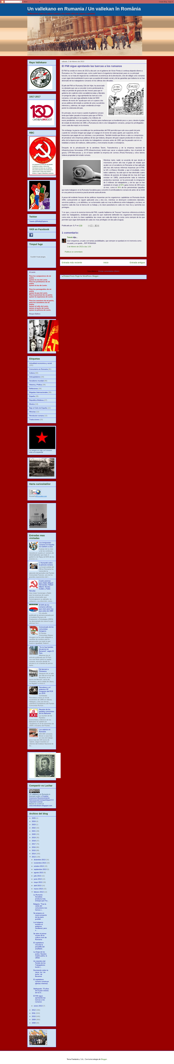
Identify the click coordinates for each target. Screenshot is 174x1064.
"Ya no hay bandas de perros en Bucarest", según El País (46, 650)
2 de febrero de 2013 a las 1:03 (79, 247)
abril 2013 (38, 885)
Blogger (104, 1059)
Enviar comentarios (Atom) (108, 271)
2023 (34, 824)
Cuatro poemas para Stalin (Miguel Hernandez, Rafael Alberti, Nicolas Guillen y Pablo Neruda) (41, 586)
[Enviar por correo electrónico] (89, 225)
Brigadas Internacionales (38, 392)
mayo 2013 (38, 882)
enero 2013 (38, 1006)
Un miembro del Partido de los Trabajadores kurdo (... (39, 964)
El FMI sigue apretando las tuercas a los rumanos (39, 999)
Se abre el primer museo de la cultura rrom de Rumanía (40, 936)
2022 (34, 828)
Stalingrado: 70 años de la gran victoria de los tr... (41, 991)
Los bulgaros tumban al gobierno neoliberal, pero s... (40, 926)
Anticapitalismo (34, 377)
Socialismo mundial (36, 381)
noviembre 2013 (40, 863)
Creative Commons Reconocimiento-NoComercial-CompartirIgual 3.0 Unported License (41, 799)
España (32, 396)
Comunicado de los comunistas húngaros (46, 629)
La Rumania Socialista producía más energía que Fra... (41, 898)
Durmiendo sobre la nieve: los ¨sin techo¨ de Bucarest (40, 973)
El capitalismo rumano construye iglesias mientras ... (41, 982)
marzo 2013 (38, 889)
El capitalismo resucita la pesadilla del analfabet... (39, 946)
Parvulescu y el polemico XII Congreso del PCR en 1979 (46, 690)
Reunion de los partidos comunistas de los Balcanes (46, 711)
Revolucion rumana (36, 416)
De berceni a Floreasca (44, 670)
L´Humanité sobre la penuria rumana (46, 564)
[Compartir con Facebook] (96, 225)
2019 (34, 837)
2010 (34, 1016)
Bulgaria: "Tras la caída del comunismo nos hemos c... (40, 907)
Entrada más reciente (72, 262)
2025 (34, 818)
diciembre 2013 (40, 860)
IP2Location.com (41, 496)
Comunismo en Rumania (38, 369)
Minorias (32, 412)
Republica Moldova (36, 400)
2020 (34, 834)
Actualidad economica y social (40, 363)
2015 (34, 850)
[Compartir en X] (93, 225)
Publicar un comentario (74, 252)
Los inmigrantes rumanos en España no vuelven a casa (46, 545)
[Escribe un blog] (91, 225)
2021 (34, 831)
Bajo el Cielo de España (38, 408)
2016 (34, 847)
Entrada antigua (137, 262)
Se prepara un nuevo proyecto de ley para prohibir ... (40, 916)
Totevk (70, 237)
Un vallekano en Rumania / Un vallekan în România (84, 8)
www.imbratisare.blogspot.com (40, 806)
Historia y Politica (35, 385)
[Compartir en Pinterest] (98, 225)
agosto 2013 (39, 872)
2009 (34, 1019)
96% (119, 187)
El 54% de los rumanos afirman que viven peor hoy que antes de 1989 (46, 608)
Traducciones (34, 419)
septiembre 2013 (40, 869)
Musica (32, 404)
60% (122, 185)
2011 (34, 1013)
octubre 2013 (39, 866)
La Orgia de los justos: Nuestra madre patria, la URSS (40, 955)
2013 (34, 857)
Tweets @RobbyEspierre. (38, 221)
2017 (34, 844)
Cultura (32, 373)
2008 (34, 1023)
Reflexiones (33, 388)
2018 (34, 841)
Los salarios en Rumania (44, 730)
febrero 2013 (39, 892)
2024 (34, 821)
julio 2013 (38, 876)
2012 (34, 1010)
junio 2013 (38, 879)
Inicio (105, 262)
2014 (34, 854)
